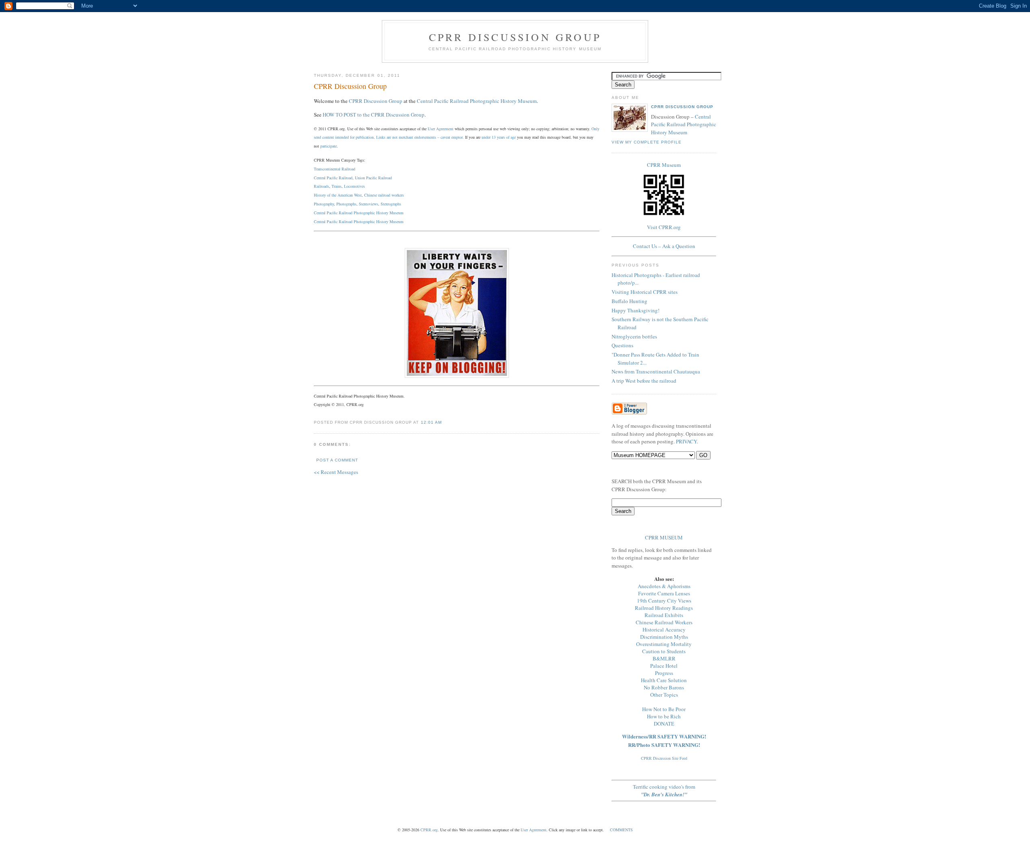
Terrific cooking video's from (664, 790)
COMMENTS (621, 829)
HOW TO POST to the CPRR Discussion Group (373, 114)
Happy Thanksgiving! (635, 310)
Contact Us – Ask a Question (664, 246)
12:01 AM (431, 422)
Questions (622, 345)
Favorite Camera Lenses (664, 593)
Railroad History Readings (664, 607)
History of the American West (338, 195)
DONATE (664, 723)
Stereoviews (368, 204)
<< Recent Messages (336, 472)
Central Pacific (326, 221)
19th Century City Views (664, 600)
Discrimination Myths (664, 636)
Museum (396, 221)
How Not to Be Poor (664, 709)
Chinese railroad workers (384, 195)
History (382, 221)
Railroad (345, 221)
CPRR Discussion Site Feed (664, 758)
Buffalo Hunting (629, 301)
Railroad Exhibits (664, 615)
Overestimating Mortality (664, 644)
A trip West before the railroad (644, 380)
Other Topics (664, 694)
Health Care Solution (664, 680)
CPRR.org (429, 829)
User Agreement (440, 128)
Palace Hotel (664, 665)
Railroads (321, 186)
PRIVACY (686, 441)
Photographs (346, 204)
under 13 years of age (499, 137)
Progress (664, 673)
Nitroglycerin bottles (634, 336)
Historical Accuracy (664, 629)
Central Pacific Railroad (333, 177)
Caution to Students (664, 651)
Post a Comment (337, 460)
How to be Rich (664, 716)
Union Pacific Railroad (373, 177)
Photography (324, 204)
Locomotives (354, 186)
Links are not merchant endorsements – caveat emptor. (420, 137)
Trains (337, 186)
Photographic (364, 221)
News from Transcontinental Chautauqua (656, 371)
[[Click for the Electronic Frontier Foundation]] (457, 375)
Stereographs (391, 204)
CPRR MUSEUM (664, 537)
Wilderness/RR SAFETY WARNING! (664, 736)
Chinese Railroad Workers (664, 622)
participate (328, 146)
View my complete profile (647, 142)
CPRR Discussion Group (515, 37)
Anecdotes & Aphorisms (664, 586)
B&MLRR (664, 658)
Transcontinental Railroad (334, 169)
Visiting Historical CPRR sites (645, 291)
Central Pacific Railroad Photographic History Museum (477, 101)
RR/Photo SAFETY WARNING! (664, 744)
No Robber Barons (664, 687)
